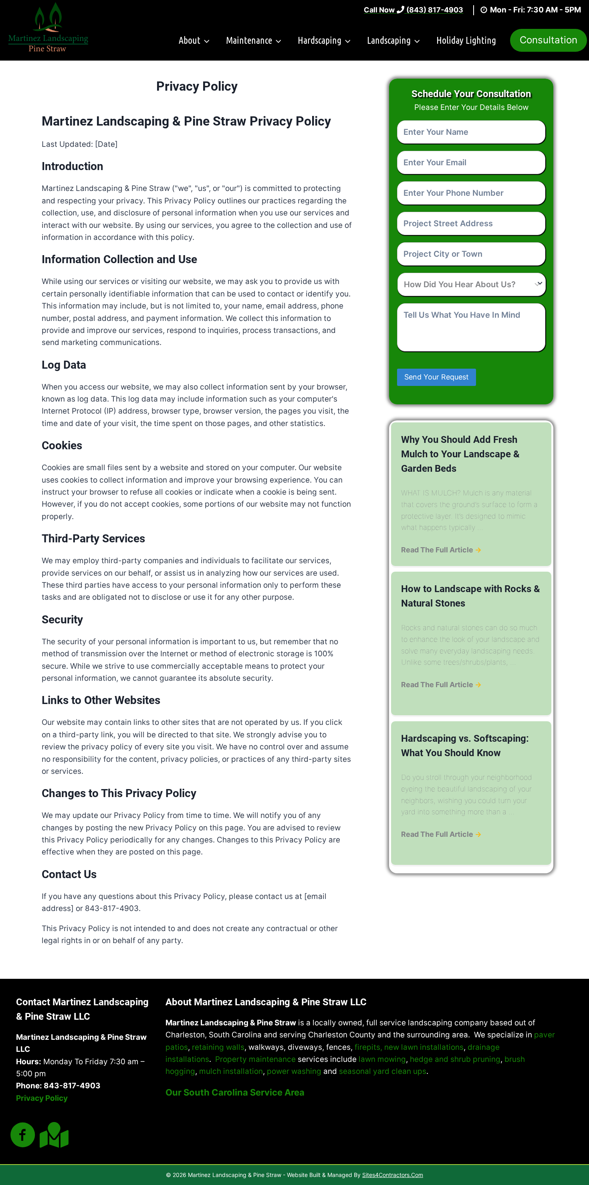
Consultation (548, 40)
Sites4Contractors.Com (392, 1174)
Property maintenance (255, 1059)
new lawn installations (424, 1047)
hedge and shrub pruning (455, 1059)
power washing (294, 1071)
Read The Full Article (441, 550)
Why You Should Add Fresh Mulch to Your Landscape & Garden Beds (460, 454)
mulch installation (231, 1071)
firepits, (368, 1047)
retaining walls (218, 1047)
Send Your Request (436, 377)
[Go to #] (23, 1136)
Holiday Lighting (466, 40)
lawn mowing (382, 1059)
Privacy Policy (42, 1098)
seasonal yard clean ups (382, 1071)
